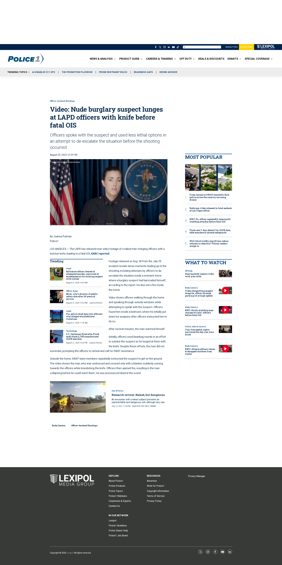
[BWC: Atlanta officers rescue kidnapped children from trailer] (225, 348)
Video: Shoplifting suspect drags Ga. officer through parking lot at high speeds (199, 293)
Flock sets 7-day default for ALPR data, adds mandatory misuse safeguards (210, 231)
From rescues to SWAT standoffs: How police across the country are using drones (209, 197)
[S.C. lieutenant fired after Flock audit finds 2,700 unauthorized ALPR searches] (56, 336)
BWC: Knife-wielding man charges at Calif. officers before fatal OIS (199, 313)
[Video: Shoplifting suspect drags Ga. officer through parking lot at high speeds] (225, 290)
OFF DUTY (185, 58)
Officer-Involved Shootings (62, 101)
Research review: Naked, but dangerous (138, 395)
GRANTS (232, 58)
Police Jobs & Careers (195, 326)
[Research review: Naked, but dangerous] (78, 397)
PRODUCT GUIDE (129, 58)
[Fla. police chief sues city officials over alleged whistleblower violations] (56, 316)
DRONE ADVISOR (168, 72)
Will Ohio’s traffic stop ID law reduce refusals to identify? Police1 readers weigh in (208, 243)
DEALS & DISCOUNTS (211, 58)
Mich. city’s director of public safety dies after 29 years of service (82, 296)
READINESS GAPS (143, 72)
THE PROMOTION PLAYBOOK (77, 72)
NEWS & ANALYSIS (101, 58)
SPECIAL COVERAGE (257, 58)
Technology (71, 331)
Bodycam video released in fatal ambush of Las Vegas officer (210, 209)
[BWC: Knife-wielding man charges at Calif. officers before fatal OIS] (225, 310)
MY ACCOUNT (246, 47)
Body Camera (58, 425)
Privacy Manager (196, 476)
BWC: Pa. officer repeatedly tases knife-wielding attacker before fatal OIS (210, 220)
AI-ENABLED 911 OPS (43, 72)
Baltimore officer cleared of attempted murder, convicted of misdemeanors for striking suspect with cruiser (84, 275)
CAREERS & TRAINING (159, 58)
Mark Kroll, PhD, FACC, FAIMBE (144, 406)
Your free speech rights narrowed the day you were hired (199, 332)
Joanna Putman (95, 303)
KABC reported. (100, 253)
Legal (68, 268)
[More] (115, 59)
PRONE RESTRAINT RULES (113, 72)
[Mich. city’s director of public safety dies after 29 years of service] (56, 296)
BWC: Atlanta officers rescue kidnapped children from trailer (200, 351)
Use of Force (117, 391)
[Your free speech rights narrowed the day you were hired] (225, 329)
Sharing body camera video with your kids (199, 275)
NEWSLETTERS (231, 47)
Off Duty (188, 271)
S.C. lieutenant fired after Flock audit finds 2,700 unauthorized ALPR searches (82, 336)
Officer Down (72, 291)
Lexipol (70, 553)
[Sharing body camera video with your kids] (225, 273)
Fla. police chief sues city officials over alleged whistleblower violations (84, 316)
